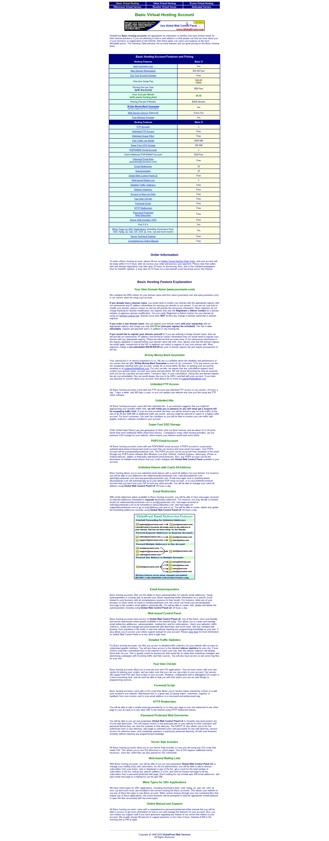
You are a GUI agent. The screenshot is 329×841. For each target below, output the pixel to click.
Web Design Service (138, 113)
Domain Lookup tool (129, 316)
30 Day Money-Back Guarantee (143, 106)
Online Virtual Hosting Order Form (178, 261)
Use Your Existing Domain (143, 75)
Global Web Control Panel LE (143, 175)
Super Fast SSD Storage (143, 145)
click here (193, 632)
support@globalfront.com (136, 368)
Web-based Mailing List (143, 180)
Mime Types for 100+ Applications (129, 229)
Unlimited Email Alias (143, 159)
